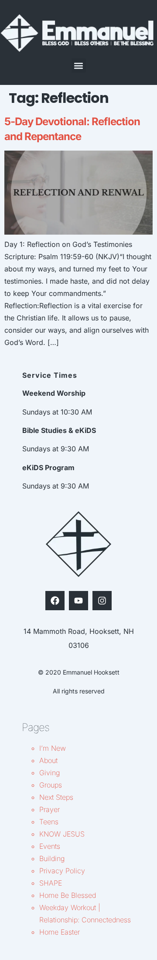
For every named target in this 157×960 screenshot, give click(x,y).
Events (49, 846)
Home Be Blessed (67, 895)
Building (52, 858)
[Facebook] (55, 600)
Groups (50, 785)
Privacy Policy (62, 870)
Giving (49, 772)
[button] (79, 65)
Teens (48, 821)
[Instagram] (102, 600)
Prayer (49, 809)
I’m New (52, 748)
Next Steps (56, 797)
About (48, 760)
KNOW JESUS (62, 834)
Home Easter (59, 932)
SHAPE (50, 883)
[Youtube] (78, 600)
